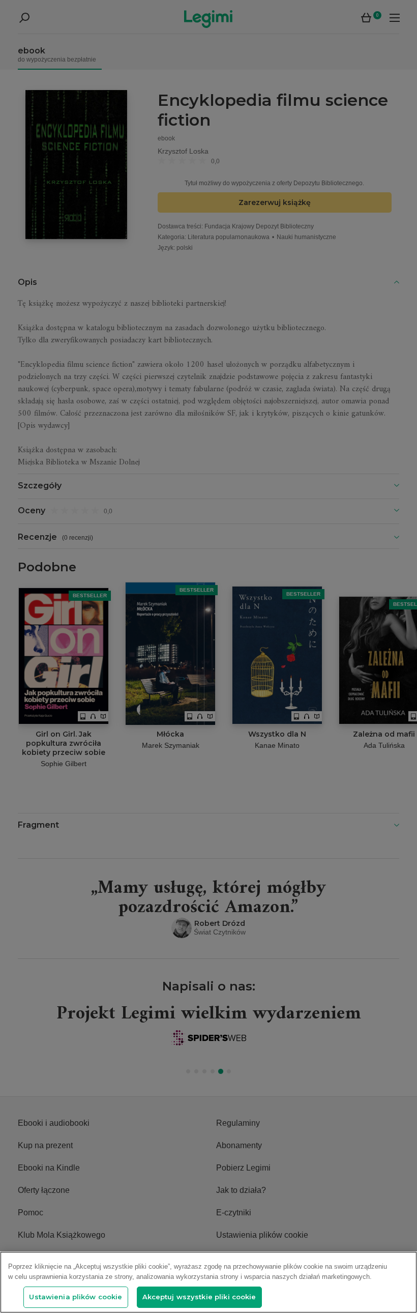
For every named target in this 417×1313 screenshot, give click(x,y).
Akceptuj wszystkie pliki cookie (199, 1297)
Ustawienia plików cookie (75, 1297)
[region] (208, 1282)
